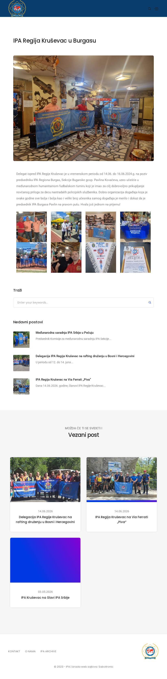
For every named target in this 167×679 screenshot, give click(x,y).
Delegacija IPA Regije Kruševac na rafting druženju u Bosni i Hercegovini (45, 519)
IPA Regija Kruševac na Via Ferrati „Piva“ (121, 519)
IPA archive (48, 651)
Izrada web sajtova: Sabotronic (92, 667)
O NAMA (30, 651)
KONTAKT (14, 651)
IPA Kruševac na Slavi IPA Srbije (45, 597)
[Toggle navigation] (156, 8)
